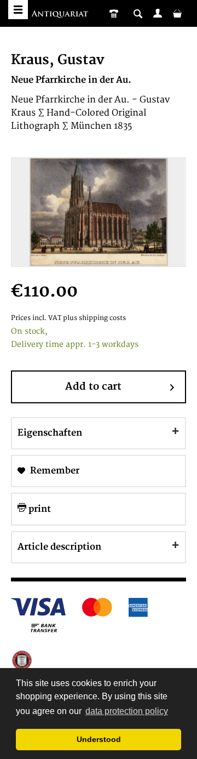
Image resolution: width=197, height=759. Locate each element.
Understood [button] (99, 739)
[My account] (157, 13)
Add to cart (93, 386)
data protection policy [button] (126, 711)
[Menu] (18, 9)
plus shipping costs (94, 318)
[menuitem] (157, 13)
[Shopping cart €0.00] (177, 13)
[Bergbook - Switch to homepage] (61, 15)
